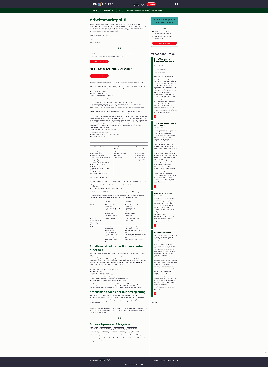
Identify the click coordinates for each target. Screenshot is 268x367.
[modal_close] (151, 76)
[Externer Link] (134, 90)
